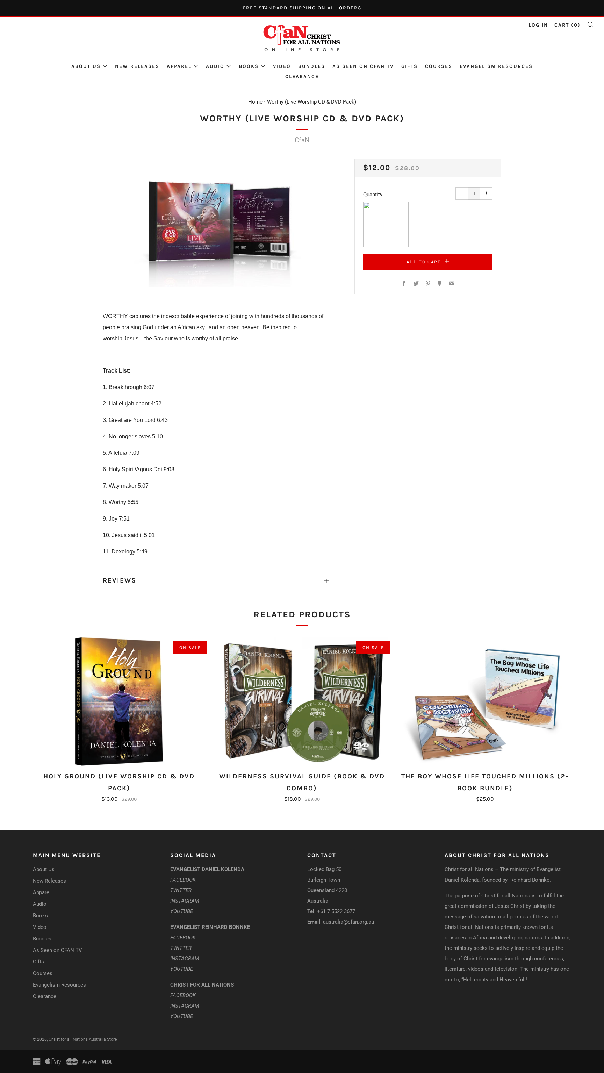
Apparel (179, 66)
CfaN (302, 140)
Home (255, 102)
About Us (86, 66)
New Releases (137, 66)
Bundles (311, 66)
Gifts (409, 66)
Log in (538, 25)
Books (249, 66)
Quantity (372, 194)
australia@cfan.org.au (348, 922)
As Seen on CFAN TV (363, 66)
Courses (438, 66)
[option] (218, 224)
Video (282, 66)
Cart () (567, 25)
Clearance (302, 76)
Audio (215, 66)
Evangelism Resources (496, 66)
